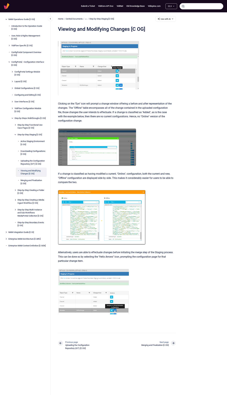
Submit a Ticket (88, 6)
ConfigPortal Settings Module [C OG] (27, 73)
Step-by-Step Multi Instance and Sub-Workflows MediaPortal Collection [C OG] (30, 213)
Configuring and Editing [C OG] (28, 95)
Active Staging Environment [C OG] (33, 143)
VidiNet (120, 6)
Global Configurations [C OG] (27, 88)
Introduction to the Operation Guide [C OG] (26, 27)
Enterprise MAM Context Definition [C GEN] (27, 245)
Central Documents (74, 19)
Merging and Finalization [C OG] (31, 182)
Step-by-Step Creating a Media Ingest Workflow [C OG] (30, 201)
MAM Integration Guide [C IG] (21, 232)
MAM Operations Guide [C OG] (21, 19)
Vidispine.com (154, 6)
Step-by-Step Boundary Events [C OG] (30, 224)
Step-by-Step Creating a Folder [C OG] (30, 191)
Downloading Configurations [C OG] (33, 152)
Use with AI (166, 19)
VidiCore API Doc (105, 6)
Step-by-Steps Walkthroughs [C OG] (30, 118)
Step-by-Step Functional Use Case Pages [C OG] (29, 126)
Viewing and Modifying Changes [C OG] (31, 172)
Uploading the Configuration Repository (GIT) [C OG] (33, 162)
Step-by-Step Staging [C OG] (29, 134)
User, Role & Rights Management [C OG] (25, 37)
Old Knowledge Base (135, 6)
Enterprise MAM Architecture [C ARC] (24, 239)
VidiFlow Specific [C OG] (21, 45)
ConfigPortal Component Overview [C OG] (26, 54)
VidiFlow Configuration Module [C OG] (28, 110)
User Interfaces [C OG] (24, 101)
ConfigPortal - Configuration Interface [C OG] (27, 63)
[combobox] (201, 6)
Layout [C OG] (20, 81)
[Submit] (183, 6)
